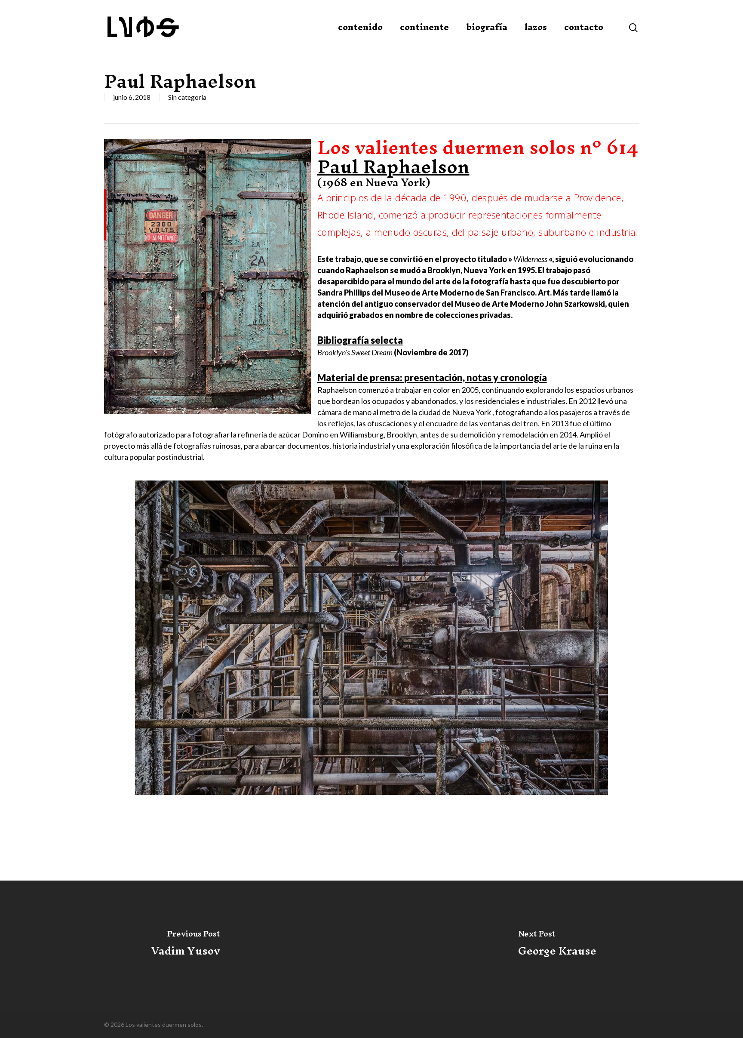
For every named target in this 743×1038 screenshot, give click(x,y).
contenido (360, 27)
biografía (486, 27)
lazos (536, 27)
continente (424, 27)
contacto (583, 27)
